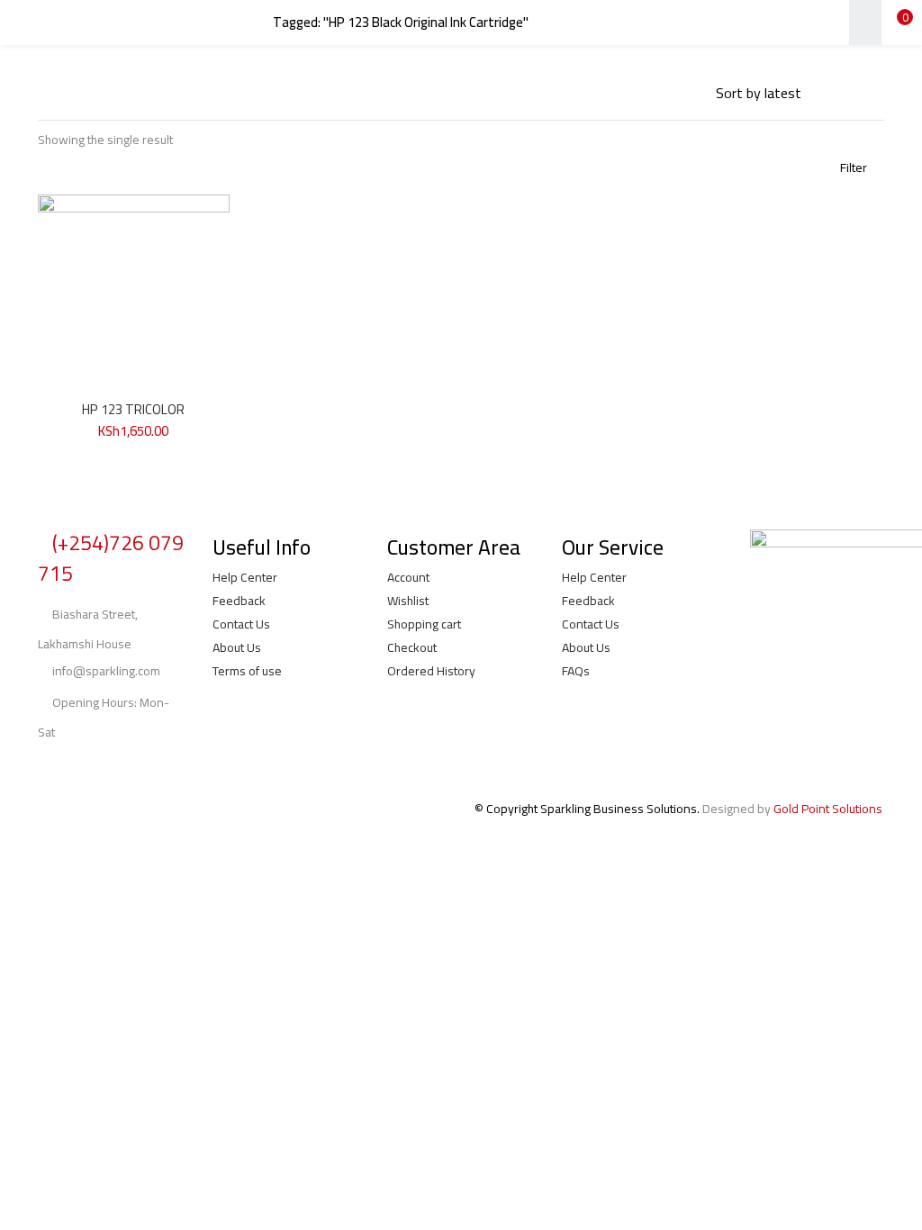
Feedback (239, 600)
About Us (236, 647)
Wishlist (408, 600)
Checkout (412, 647)
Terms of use (247, 671)
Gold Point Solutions (827, 808)
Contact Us (241, 624)
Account (408, 577)
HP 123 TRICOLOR (133, 409)
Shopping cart (424, 624)
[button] (894, 22)
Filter (853, 167)
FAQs (576, 671)
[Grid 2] (662, 92)
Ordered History (431, 671)
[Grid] (632, 92)
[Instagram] (108, 767)
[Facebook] (60, 767)
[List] (693, 92)
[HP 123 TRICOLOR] (134, 289)
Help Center (244, 577)
